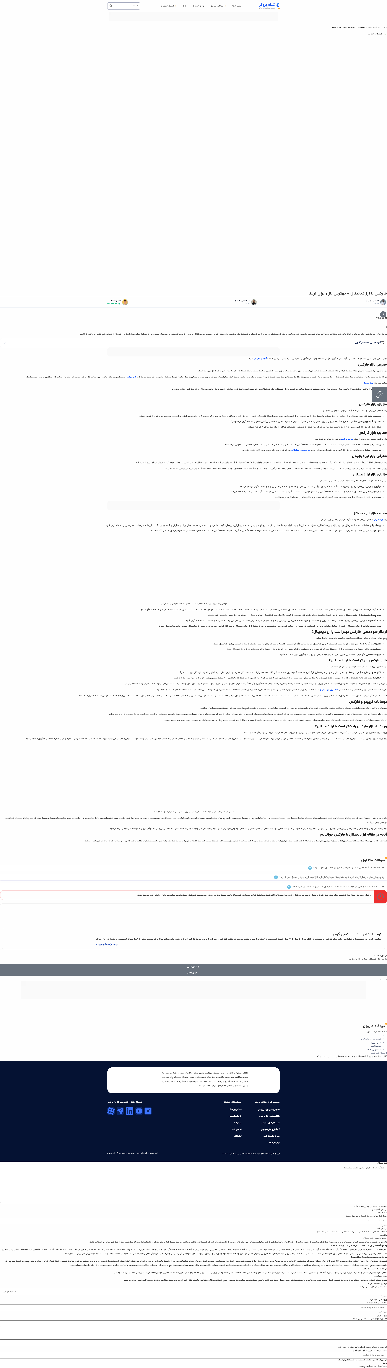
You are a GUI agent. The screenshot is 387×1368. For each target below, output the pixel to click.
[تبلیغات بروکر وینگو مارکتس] (193, 351)
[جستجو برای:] (123, 6)
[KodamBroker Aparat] (111, 1111)
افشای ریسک (235, 1109)
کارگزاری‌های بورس (270, 1129)
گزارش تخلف (235, 1116)
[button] (193, 343)
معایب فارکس (347, 439)
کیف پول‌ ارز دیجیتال (328, 689)
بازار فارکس (132, 377)
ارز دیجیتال (378, 519)
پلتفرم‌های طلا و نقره (269, 1116)
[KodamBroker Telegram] (120, 1111)
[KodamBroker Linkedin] (129, 1111)
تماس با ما (237, 1129)
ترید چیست (369, 383)
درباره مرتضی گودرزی (108, 944)
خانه (385, 27)
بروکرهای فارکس (271, 1136)
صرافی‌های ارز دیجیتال (269, 1109)
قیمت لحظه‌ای (167, 6)
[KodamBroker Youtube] (139, 1111)
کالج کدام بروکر (374, 27)
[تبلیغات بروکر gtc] (193, 509)
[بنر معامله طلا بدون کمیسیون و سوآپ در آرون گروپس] (193, 998)
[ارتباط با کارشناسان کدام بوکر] (9, 1358)
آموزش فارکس (260, 358)
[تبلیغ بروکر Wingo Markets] (193, 20)
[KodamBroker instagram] (148, 1111)
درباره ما (238, 1123)
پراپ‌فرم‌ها (274, 1143)
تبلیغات (238, 1136)
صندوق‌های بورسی (270, 1123)
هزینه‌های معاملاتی (300, 450)
